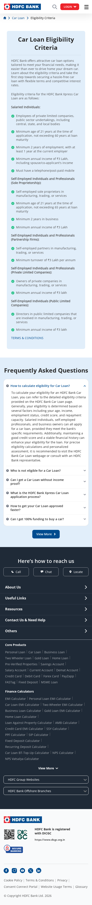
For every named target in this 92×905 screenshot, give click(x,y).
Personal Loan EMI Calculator (50, 699)
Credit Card (13, 676)
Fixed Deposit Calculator (22, 741)
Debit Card (32, 676)
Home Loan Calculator (21, 717)
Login (68, 7)
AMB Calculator (66, 723)
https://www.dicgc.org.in (50, 839)
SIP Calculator (38, 735)
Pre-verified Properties (21, 664)
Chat (48, 572)
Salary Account (15, 670)
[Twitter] (30, 870)
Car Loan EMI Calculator (22, 705)
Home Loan (60, 658)
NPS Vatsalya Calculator (22, 759)
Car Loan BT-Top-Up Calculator (27, 753)
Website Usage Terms (56, 886)
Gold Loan (42, 658)
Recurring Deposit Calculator (25, 747)
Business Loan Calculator (23, 711)
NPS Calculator (63, 753)
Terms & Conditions (40, 880)
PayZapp (68, 676)
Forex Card (51, 676)
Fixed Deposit (28, 682)
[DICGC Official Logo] (22, 834)
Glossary (81, 886)
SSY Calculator (56, 729)
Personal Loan (15, 652)
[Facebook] (6, 870)
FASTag (10, 682)
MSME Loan (49, 682)
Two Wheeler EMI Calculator (63, 705)
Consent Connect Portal (20, 886)
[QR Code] (9, 834)
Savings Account (52, 664)
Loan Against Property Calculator (28, 723)
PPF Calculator (15, 735)
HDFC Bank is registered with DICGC (52, 831)
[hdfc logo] (22, 7)
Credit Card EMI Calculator (24, 729)
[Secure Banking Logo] (13, 849)
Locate (78, 572)
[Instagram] (14, 870)
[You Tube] (22, 870)
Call (18, 572)
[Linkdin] (38, 870)
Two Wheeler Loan (18, 658)
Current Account (41, 670)
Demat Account (67, 670)
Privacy (62, 880)
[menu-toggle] (86, 7)
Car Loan (34, 652)
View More (46, 768)
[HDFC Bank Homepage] (5, 18)
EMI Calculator (15, 699)
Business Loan (54, 652)
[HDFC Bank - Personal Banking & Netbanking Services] (23, 819)
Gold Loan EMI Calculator (62, 711)
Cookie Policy (13, 880)
